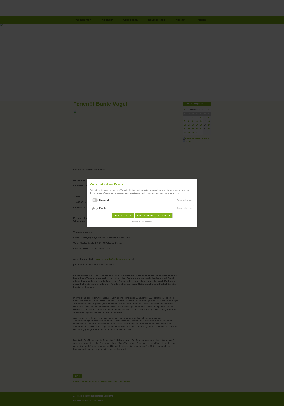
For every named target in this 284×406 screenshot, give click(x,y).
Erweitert (103, 208)
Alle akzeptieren (145, 215)
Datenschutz (147, 222)
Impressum (136, 222)
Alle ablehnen (164, 215)
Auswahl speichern (123, 215)
